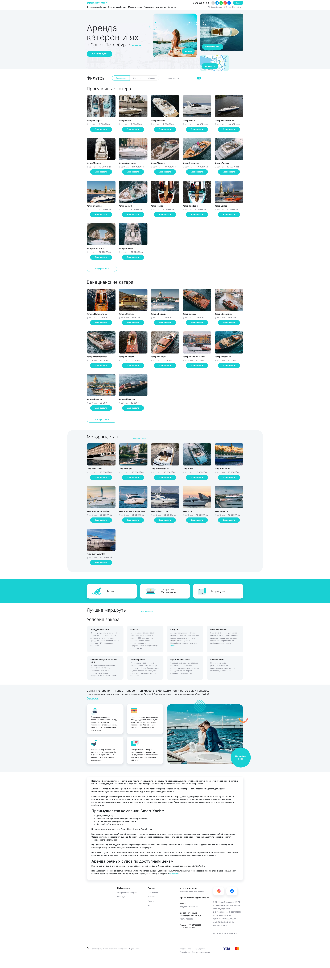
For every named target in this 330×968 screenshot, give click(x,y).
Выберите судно (100, 54)
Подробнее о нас (240, 757)
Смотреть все (102, 268)
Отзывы (151, 901)
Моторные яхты (135, 7)
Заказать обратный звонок (192, 891)
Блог (150, 905)
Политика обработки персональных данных (109, 949)
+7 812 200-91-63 (188, 888)
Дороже (151, 78)
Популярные (121, 78)
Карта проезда (186, 919)
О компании (153, 893)
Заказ (238, 3)
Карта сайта (134, 949)
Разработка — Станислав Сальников (195, 952)
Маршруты (161, 7)
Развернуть (92, 698)
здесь (172, 646)
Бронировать (101, 129)
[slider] (199, 79)
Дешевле (137, 78)
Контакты (171, 7)
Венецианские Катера (96, 7)
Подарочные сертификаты (128, 893)
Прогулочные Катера (117, 7)
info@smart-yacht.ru (188, 907)
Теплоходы (149, 7)
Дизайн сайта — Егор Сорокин (192, 949)
